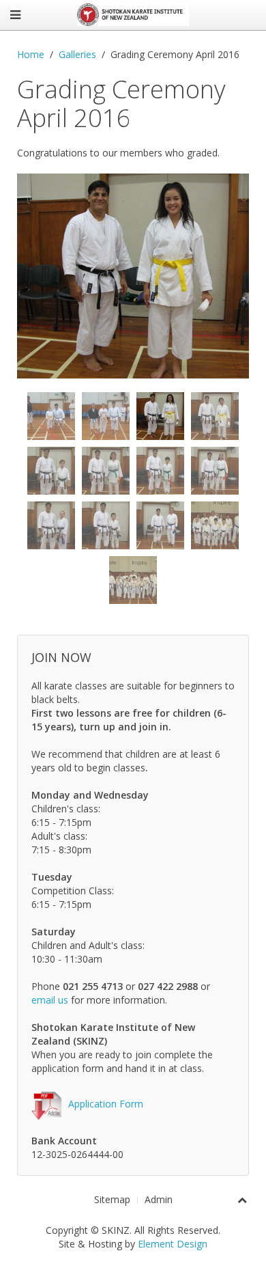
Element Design (172, 1243)
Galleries (77, 54)
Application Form (105, 1103)
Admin (159, 1199)
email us (49, 999)
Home (30, 54)
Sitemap (112, 1199)
